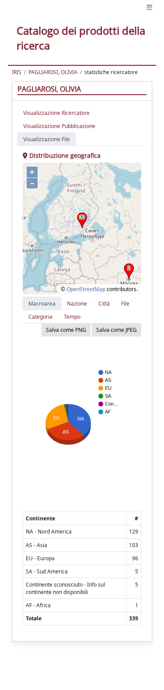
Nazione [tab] (77, 303)
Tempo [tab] (72, 316)
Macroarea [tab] (42, 303)
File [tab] (125, 303)
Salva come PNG (66, 330)
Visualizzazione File (46, 139)
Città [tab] (104, 303)
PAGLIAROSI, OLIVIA (52, 72)
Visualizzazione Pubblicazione (59, 126)
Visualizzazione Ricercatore (56, 113)
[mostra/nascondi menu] (149, 7)
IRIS (16, 72)
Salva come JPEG (116, 330)
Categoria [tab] (40, 316)
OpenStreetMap (85, 289)
